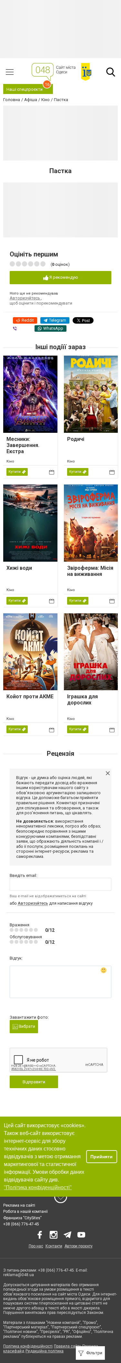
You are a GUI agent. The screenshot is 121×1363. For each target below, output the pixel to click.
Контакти (53, 1246)
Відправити (34, 1081)
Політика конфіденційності (28, 1346)
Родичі (75, 439)
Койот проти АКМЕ (30, 696)
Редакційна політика (44, 1351)
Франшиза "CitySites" (22, 1218)
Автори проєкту (79, 1246)
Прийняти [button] (101, 1156)
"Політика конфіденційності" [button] (38, 1187)
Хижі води (19, 568)
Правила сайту (67, 1346)
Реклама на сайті (19, 1205)
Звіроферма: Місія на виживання (90, 571)
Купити (14, 472)
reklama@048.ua (18, 1275)
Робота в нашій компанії (25, 1211)
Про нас (36, 1246)
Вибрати (26, 1026)
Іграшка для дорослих (82, 699)
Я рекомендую (63, 277)
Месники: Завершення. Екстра (22, 445)
